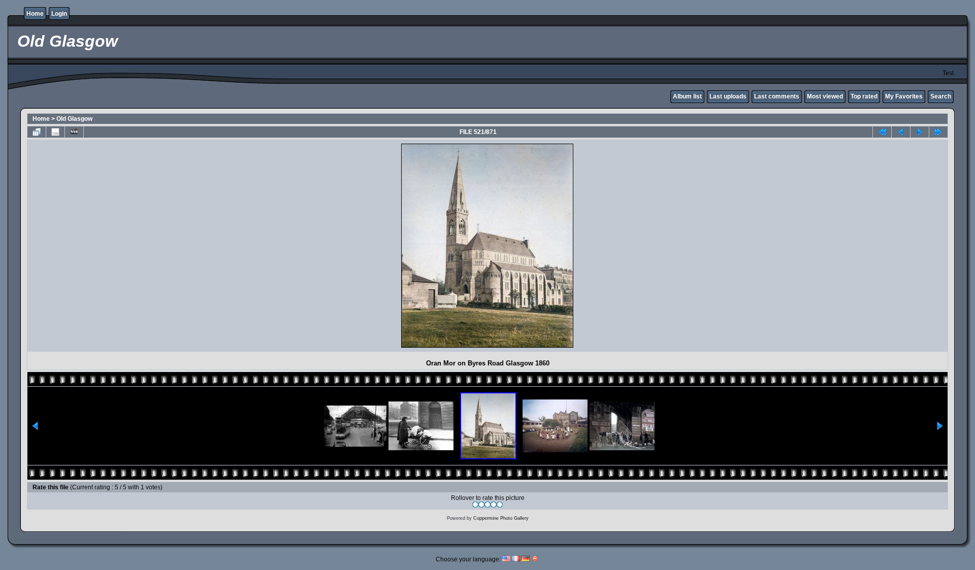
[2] (481, 504)
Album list (687, 96)
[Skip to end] (938, 132)
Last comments (776, 96)
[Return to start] (882, 132)
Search (940, 96)
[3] (487, 504)
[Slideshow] (74, 132)
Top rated (864, 96)
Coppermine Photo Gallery (501, 518)
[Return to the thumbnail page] (36, 132)
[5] (500, 504)
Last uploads (727, 96)
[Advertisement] (119, 246)
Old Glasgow (74, 118)
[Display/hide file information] (55, 132)
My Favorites (904, 96)
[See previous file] (901, 132)
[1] (475, 504)
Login (59, 13)
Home (35, 13)
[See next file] (920, 132)
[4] (494, 504)
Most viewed (825, 96)
